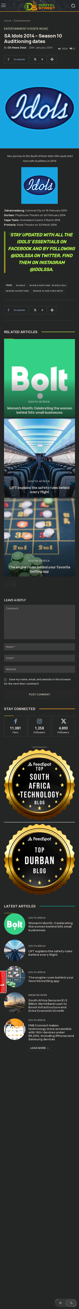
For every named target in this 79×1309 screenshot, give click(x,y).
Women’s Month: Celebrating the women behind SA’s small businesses (39, 410)
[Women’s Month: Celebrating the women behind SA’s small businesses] (39, 378)
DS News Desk (17, 47)
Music (44, 28)
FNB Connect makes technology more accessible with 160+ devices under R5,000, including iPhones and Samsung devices (51, 1032)
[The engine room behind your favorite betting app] (39, 537)
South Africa (39, 401)
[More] (52, 59)
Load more (38, 1048)
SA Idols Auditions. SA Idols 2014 (47, 285)
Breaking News (37, 995)
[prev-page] (6, 584)
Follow (39, 719)
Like (15, 719)
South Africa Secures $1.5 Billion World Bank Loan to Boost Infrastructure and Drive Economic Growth (47, 1005)
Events (33, 28)
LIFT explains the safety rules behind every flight (39, 490)
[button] (66, 1303)
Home (7, 20)
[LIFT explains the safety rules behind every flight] (39, 458)
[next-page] (13, 584)
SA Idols (20, 285)
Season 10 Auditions (17, 290)
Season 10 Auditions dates (48, 290)
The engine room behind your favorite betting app (39, 569)
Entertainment (22, 20)
